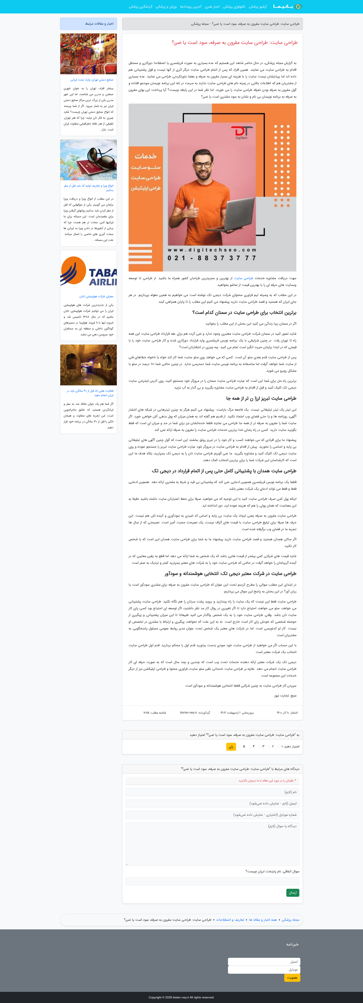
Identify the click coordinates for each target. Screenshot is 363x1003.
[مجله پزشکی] (287, 7)
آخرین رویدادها (190, 6)
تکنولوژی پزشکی (234, 6)
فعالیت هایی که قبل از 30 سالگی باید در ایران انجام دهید (90, 393)
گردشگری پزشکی (140, 6)
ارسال (293, 892)
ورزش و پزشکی (166, 6)
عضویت (292, 977)
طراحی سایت (243, 278)
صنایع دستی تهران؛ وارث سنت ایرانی (91, 80)
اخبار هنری (212, 6)
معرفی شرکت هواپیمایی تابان (96, 296)
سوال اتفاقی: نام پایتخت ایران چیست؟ (272, 871)
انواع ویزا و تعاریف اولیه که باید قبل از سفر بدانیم (88, 188)
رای (231, 746)
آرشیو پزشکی (258, 6)
